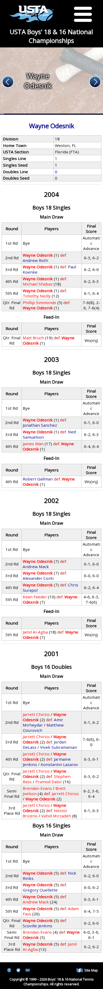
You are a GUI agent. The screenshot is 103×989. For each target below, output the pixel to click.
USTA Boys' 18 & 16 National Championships (51, 36)
